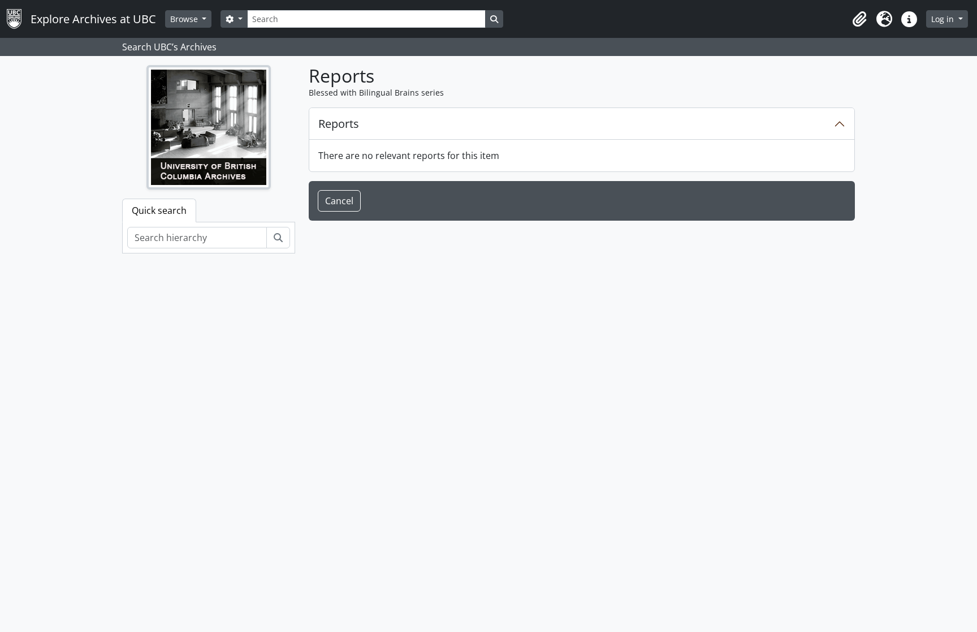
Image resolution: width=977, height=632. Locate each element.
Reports (338, 123)
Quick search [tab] (159, 210)
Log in (943, 19)
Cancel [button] (339, 201)
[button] (859, 19)
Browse (185, 19)
